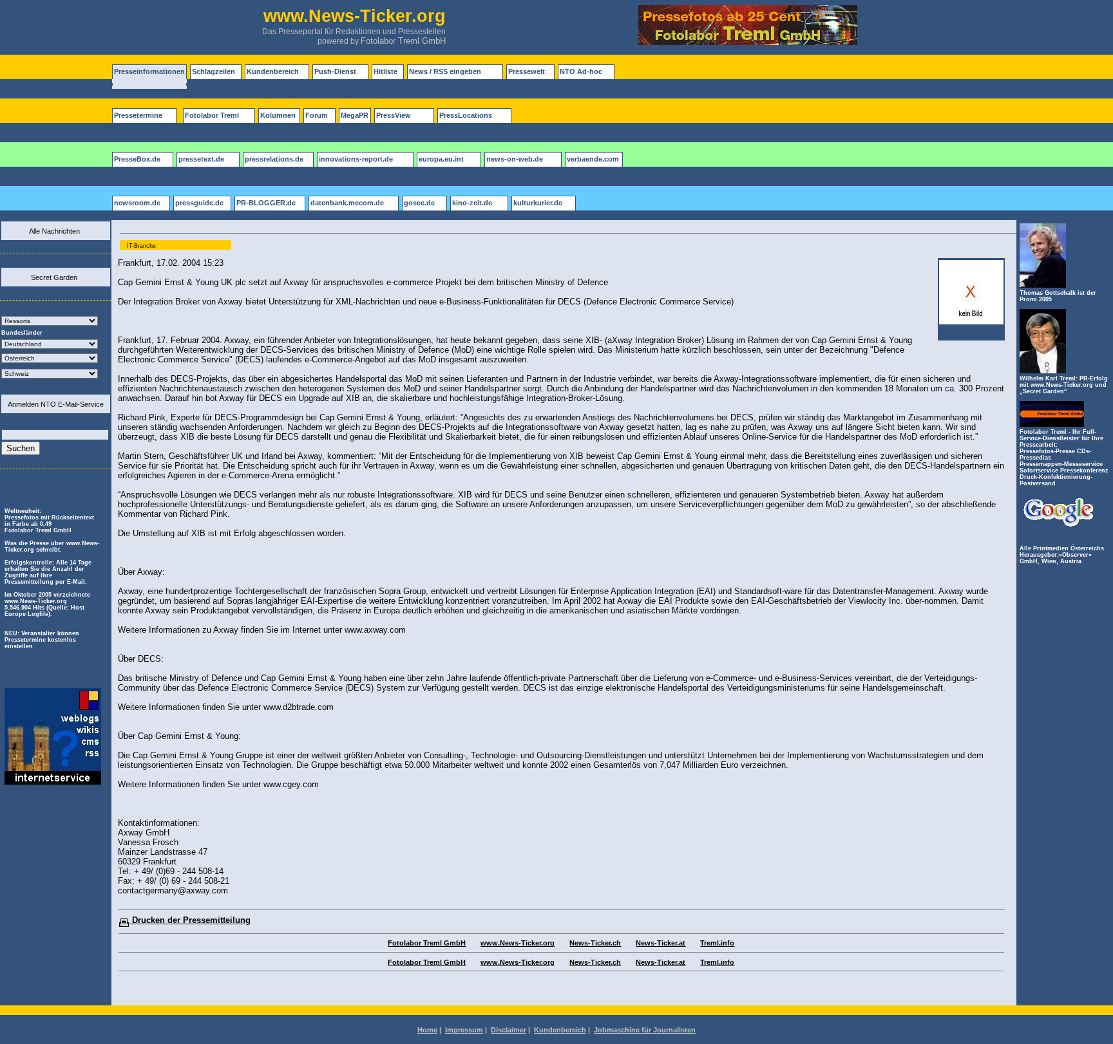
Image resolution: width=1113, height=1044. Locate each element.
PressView (393, 115)
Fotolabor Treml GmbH (403, 41)
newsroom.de (137, 203)
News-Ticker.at (660, 943)
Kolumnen (278, 115)
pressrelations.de (274, 159)
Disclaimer (508, 1030)
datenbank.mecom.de (347, 203)
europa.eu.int (441, 159)
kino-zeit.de (472, 203)
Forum (316, 115)
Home (427, 1030)
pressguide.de (199, 203)
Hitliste (385, 71)
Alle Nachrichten (54, 231)
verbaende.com (593, 159)
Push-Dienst (335, 71)
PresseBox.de (137, 159)
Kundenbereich (273, 71)
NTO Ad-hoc (581, 71)
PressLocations (465, 115)
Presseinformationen (149, 71)
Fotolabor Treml (212, 115)
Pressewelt (526, 71)
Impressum (464, 1030)
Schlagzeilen (213, 71)
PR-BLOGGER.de (266, 203)
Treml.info (717, 943)
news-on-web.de (514, 159)
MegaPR (354, 115)
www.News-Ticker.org (517, 943)
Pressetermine (138, 115)
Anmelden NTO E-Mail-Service (56, 404)
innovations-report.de (356, 159)
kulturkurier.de (537, 203)
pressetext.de (201, 159)
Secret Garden (54, 277)
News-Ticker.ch (595, 943)
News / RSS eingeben (445, 71)
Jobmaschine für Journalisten (645, 1030)
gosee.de (419, 203)
